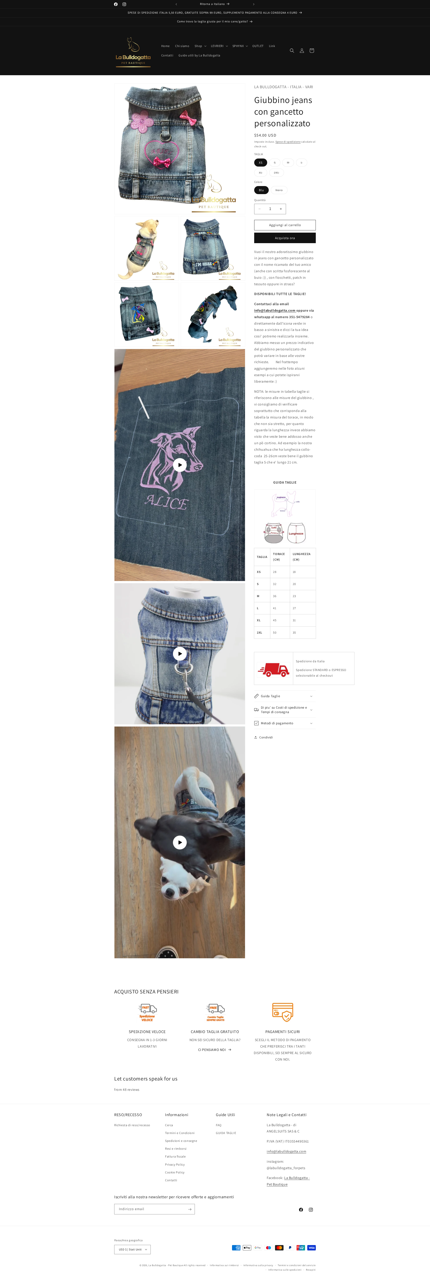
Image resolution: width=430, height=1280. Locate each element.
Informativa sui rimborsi (224, 1265)
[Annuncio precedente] (176, 4)
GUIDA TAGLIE (226, 1133)
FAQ (218, 1125)
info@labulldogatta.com (275, 310)
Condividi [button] (266, 737)
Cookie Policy (175, 1172)
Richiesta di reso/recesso (132, 1125)
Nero (281, 191)
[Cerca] (292, 51)
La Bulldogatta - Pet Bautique (165, 1265)
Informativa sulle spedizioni (285, 1269)
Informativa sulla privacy (258, 1265)
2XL (279, 173)
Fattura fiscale (175, 1156)
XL (263, 173)
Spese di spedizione (288, 142)
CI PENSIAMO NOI (212, 1049)
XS (260, 163)
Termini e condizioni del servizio (297, 1265)
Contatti (171, 1180)
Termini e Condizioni (180, 1133)
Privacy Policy (175, 1164)
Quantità (260, 200)
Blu (261, 190)
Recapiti (311, 1269)
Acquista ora (285, 238)
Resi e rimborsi (176, 1149)
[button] (200, 46)
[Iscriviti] (190, 1209)
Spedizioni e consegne (181, 1140)
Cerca (169, 1125)
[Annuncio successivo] (254, 4)
